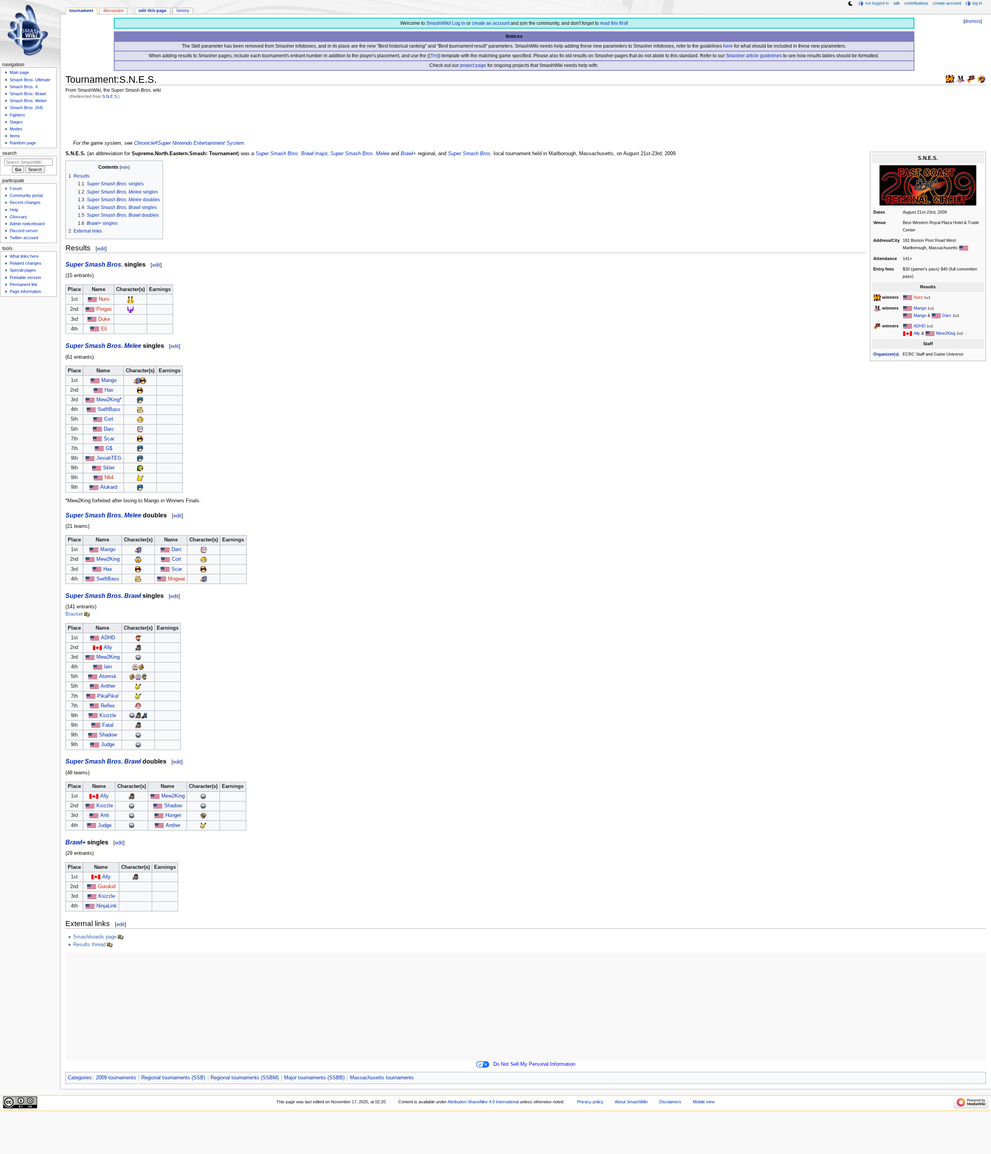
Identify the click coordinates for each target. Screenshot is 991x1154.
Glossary (18, 216)
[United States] (964, 247)
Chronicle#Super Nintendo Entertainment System (189, 143)
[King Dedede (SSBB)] (141, 666)
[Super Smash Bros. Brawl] (971, 78)
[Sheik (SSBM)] (138, 559)
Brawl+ (408, 153)
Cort (108, 419)
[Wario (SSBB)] (203, 815)
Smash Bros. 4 (24, 86)
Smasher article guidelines (754, 55)
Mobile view (704, 1101)
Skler (109, 468)
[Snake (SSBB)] (138, 647)
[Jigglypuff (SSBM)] (140, 429)
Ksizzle (107, 715)
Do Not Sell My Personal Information (534, 1064)
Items (15, 136)
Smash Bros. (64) (26, 107)
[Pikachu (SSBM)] (140, 477)
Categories (80, 1077)
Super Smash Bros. (470, 153)
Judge (108, 744)
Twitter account (24, 237)
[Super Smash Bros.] (950, 78)
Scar (109, 439)
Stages (16, 122)
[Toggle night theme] (850, 3)
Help (14, 209)
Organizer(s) (886, 354)
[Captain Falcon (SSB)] (130, 309)
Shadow (108, 735)
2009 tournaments (116, 1077)
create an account (490, 23)
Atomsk (108, 676)
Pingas (104, 309)
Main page (19, 72)
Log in (458, 23)
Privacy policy (590, 1101)
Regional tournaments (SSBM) (245, 1077)
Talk (896, 3)
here (728, 46)
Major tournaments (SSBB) (314, 1077)
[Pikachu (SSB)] (130, 299)
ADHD (920, 326)
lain (108, 666)
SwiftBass (109, 409)
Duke (104, 319)
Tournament (81, 10)
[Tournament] (981, 78)
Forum (16, 188)
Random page (23, 142)
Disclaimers (670, 1101)
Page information (25, 291)
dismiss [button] (973, 21)
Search (9, 153)
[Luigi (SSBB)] (144, 676)
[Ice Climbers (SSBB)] (135, 666)
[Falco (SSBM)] (137, 380)
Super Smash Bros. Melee (359, 153)
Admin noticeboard (27, 223)
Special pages (23, 270)
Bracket (74, 614)
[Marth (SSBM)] (140, 399)
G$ (109, 448)
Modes (16, 129)
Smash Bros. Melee (28, 100)
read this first (613, 23)
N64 (109, 477)
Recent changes (25, 202)
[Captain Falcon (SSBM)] (143, 380)
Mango (920, 308)
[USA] (907, 297)
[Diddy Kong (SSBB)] (138, 637)
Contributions (916, 3)
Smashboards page (95, 937)
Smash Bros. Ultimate (30, 79)
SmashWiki (438, 23)
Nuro (918, 297)
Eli (104, 329)
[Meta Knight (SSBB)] (138, 657)
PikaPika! (108, 696)
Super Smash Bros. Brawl (284, 153)
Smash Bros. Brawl (28, 93)
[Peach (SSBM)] (140, 419)
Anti (104, 815)
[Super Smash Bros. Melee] (960, 78)
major (321, 153)
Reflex (108, 706)
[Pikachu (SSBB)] (138, 686)
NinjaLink (106, 906)
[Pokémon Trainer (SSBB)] (138, 706)
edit (101, 249)
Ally (917, 333)
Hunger (173, 815)
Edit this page (152, 10)
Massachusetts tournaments (382, 1077)
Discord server (24, 230)
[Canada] (907, 333)
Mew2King (945, 333)
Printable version (25, 277)
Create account (947, 3)
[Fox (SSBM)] (140, 409)
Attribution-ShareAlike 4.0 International (483, 1101)
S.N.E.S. (110, 96)
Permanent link (24, 284)
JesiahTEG (109, 458)
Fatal (107, 725)
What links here (24, 256)
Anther (108, 686)
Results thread (89, 944)
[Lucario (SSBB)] (144, 715)
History (183, 10)
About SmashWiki (631, 1101)
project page (473, 65)
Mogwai (176, 579)
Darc (947, 315)
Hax (109, 390)
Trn (433, 55)
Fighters (17, 115)
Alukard (108, 487)
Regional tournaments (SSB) (173, 1077)
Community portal (26, 195)
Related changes (25, 263)
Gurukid (106, 886)
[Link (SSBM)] (140, 468)
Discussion (113, 10)
